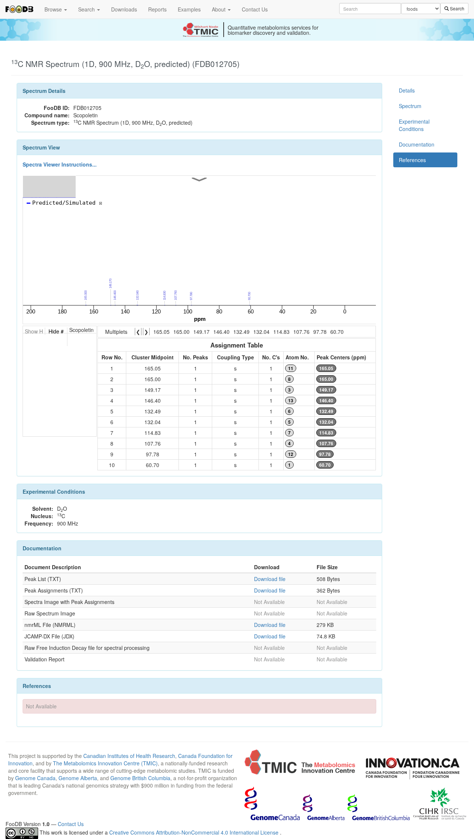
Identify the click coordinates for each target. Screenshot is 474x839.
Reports (157, 9)
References (412, 160)
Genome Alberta (78, 778)
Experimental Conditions (414, 125)
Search (87, 9)
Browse (53, 9)
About (219, 9)
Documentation (416, 144)
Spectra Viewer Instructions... (60, 164)
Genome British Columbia (140, 778)
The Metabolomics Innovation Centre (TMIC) (105, 763)
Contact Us (255, 9)
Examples (189, 9)
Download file (270, 579)
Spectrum (410, 106)
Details (407, 90)
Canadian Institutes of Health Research (129, 755)
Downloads (124, 9)
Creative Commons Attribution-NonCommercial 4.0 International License (194, 832)
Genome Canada (35, 778)
